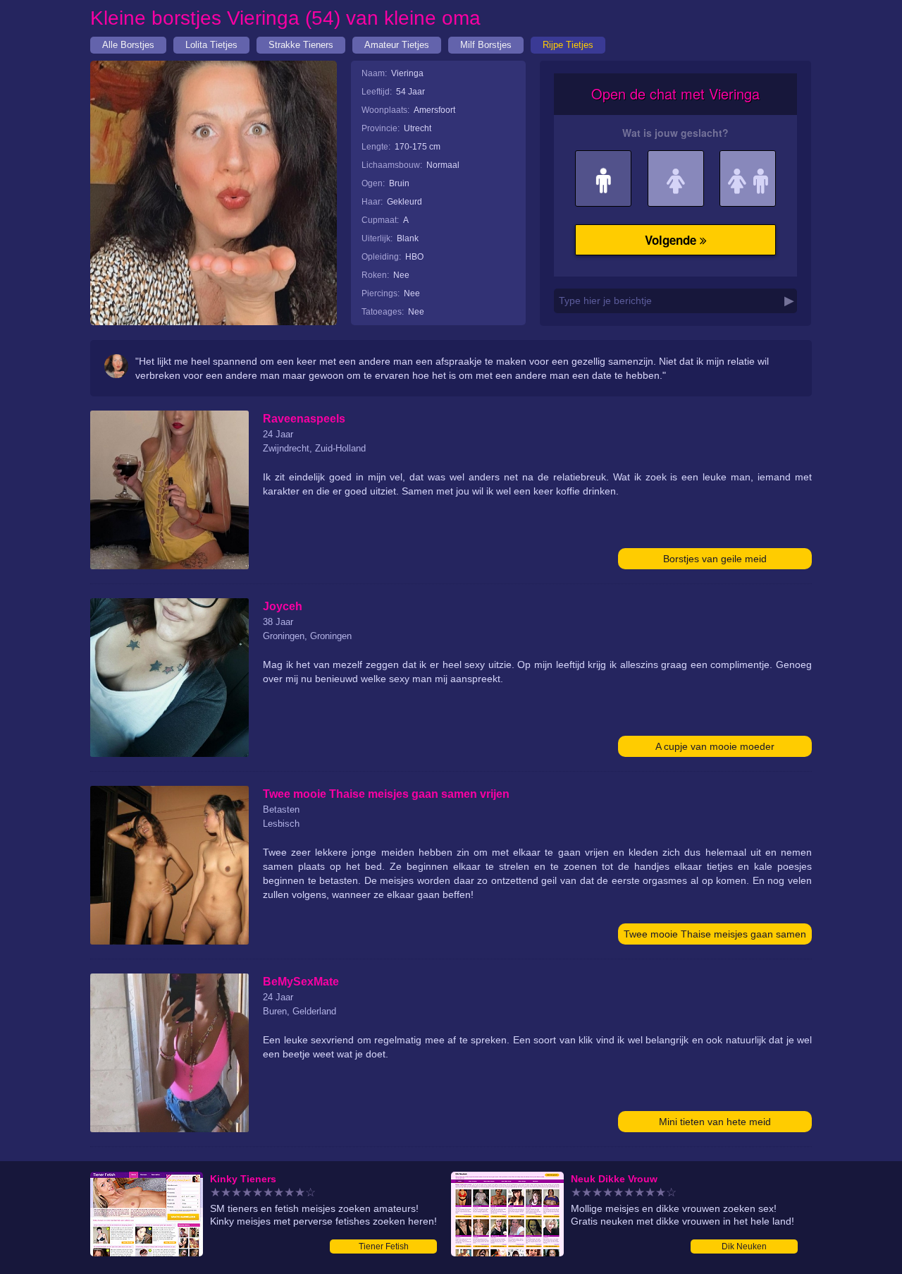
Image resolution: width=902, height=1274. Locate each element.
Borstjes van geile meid (715, 558)
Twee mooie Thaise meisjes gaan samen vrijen (715, 936)
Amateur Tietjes (396, 45)
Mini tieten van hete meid (715, 1121)
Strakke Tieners (300, 45)
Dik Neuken (744, 1246)
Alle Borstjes (128, 45)
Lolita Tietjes (211, 45)
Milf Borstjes (486, 45)
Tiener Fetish (384, 1246)
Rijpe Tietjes (568, 45)
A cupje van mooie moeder (714, 746)
